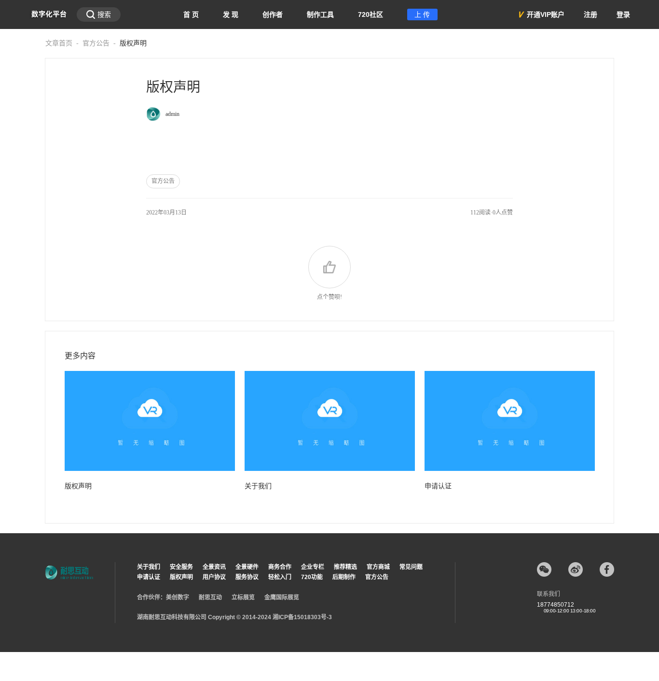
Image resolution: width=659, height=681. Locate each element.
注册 (590, 14)
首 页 (191, 14)
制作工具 (320, 14)
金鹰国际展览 (281, 597)
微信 (544, 569)
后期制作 (344, 577)
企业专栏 (312, 567)
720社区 (370, 14)
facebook (607, 569)
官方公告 (96, 43)
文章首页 (58, 43)
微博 (575, 569)
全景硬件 (247, 567)
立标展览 (243, 597)
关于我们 (258, 486)
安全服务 (181, 567)
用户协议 (214, 577)
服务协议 (247, 577)
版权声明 (78, 486)
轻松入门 (279, 577)
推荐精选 (345, 567)
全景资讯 (214, 567)
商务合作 (279, 567)
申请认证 (438, 486)
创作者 (272, 14)
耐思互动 (210, 597)
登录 (623, 14)
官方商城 (378, 567)
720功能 (312, 577)
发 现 (230, 14)
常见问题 (411, 567)
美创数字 (177, 597)
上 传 (422, 14)
